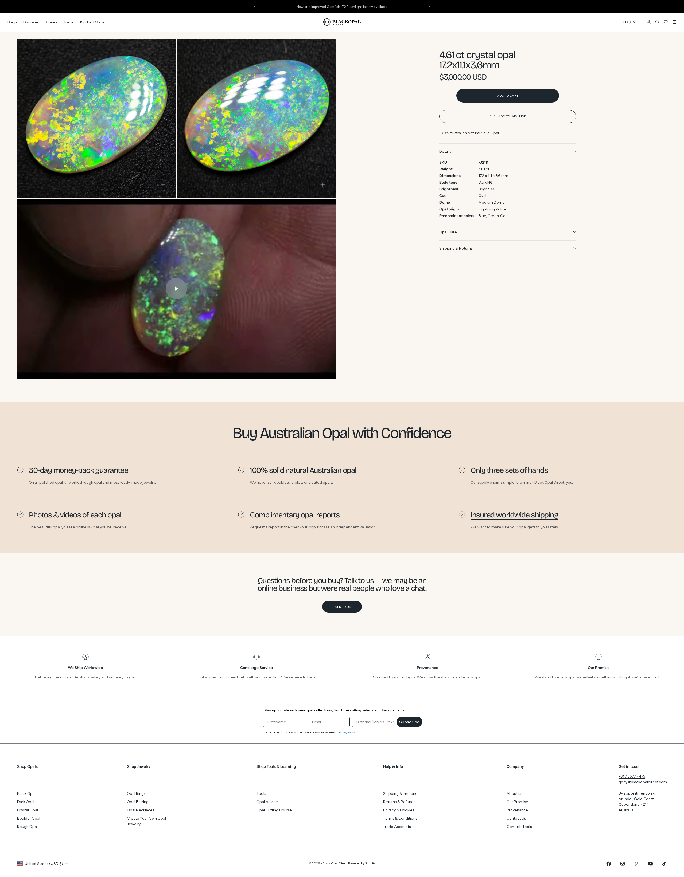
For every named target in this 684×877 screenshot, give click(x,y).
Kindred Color (92, 21)
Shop (12, 21)
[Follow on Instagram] (622, 863)
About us (514, 793)
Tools (261, 793)
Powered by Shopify (362, 863)
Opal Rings (136, 793)
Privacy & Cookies (398, 810)
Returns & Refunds (399, 801)
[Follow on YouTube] (650, 863)
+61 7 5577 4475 (632, 776)
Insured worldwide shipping (514, 515)
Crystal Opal (27, 810)
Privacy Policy (346, 732)
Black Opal (26, 793)
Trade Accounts (397, 826)
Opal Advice (267, 801)
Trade (69, 21)
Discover (30, 21)
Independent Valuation (355, 527)
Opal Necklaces (140, 810)
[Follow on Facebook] (608, 863)
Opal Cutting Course (274, 810)
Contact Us (516, 818)
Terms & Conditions (400, 818)
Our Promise (517, 801)
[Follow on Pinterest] (636, 863)
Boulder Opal (28, 818)
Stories (51, 21)
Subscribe (409, 722)
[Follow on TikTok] (664, 863)
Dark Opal (25, 801)
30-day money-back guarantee (78, 470)
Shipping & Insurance (401, 793)
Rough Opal (27, 826)
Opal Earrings (138, 801)
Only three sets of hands (509, 470)
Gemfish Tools (519, 826)
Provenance (517, 810)
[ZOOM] (163, 184)
